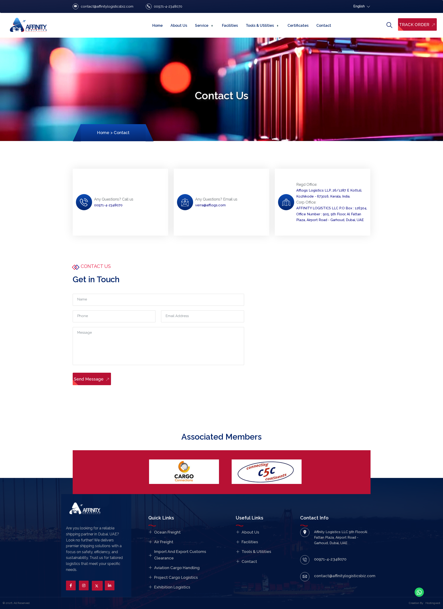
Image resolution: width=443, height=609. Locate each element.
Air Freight (163, 542)
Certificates (297, 25)
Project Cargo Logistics (176, 577)
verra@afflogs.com (210, 205)
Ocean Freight (167, 532)
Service (201, 25)
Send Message (89, 379)
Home (157, 25)
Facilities (230, 25)
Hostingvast (432, 603)
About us (250, 532)
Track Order (415, 24)
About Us (179, 25)
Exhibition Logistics (172, 587)
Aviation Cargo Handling (177, 567)
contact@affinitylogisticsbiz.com (107, 6)
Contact (323, 25)
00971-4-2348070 (168, 6)
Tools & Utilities (260, 25)
